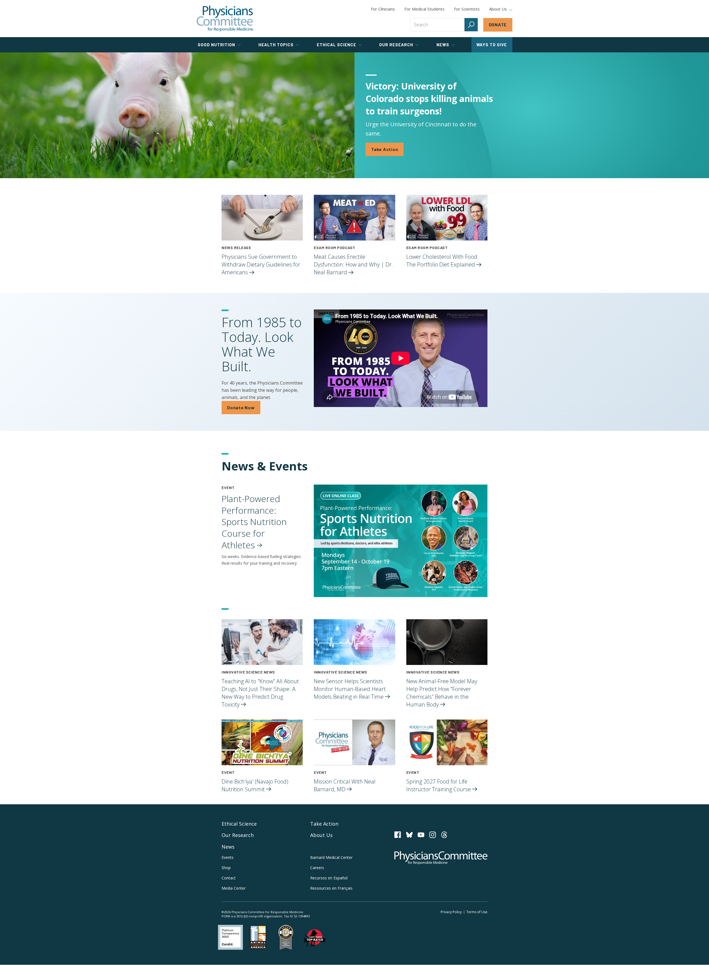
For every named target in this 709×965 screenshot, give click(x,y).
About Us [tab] (498, 9)
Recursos (329, 877)
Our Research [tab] (396, 44)
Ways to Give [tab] (491, 44)
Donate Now (241, 407)
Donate (498, 24)
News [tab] (442, 44)
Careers (317, 867)
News (228, 846)
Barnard (331, 857)
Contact (229, 877)
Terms (476, 912)
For (424, 9)
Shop (226, 867)
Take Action (384, 149)
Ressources (331, 888)
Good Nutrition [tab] (216, 44)
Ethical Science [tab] (336, 44)
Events (227, 857)
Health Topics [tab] (276, 44)
